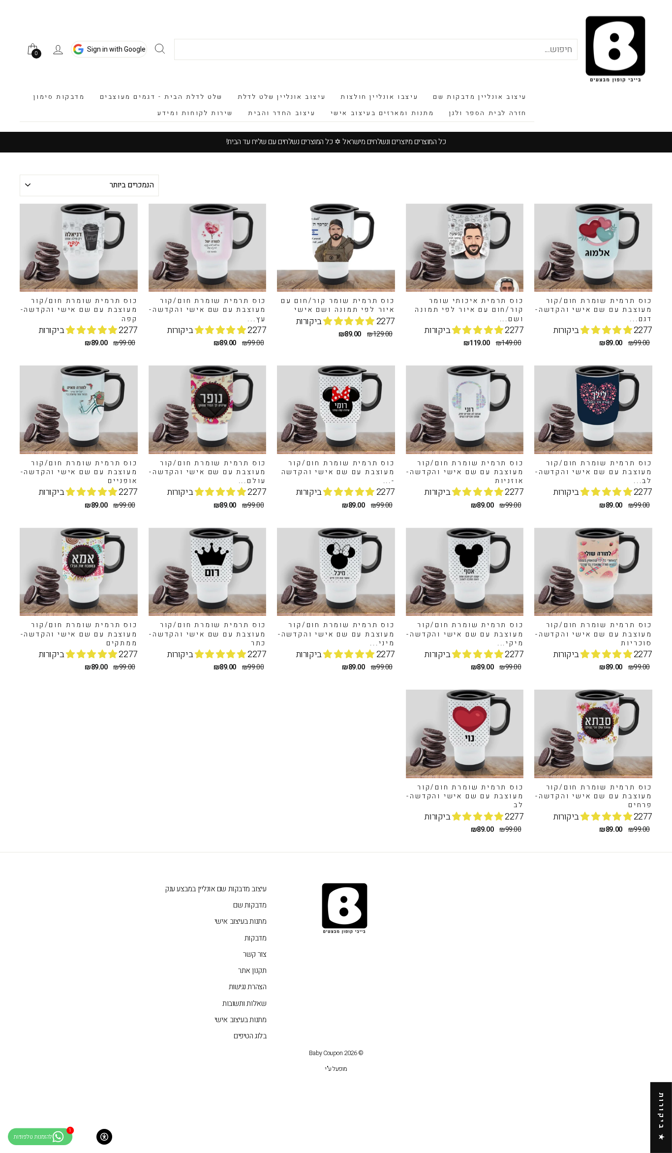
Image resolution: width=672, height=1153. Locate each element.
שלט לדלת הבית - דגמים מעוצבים (161, 96)
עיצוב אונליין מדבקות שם (480, 96)
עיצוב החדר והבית (282, 113)
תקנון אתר (252, 970)
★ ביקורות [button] (661, 1117)
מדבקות (255, 938)
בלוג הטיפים (250, 1036)
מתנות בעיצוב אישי (240, 921)
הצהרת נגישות (248, 986)
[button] (606, 330)
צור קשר (254, 954)
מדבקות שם (249, 905)
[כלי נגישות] (104, 1137)
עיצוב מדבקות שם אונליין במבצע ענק (215, 888)
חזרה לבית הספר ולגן (488, 113)
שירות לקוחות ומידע (195, 113)
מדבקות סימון (59, 96)
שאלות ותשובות (244, 1003)
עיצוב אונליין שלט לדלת (282, 96)
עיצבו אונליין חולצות (379, 96)
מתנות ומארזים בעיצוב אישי (382, 113)
